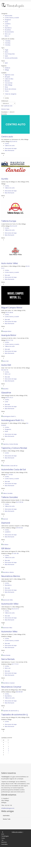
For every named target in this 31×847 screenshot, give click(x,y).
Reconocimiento (9, 32)
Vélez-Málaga (8, 85)
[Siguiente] (8, 753)
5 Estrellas (7, 45)
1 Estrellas (7, 41)
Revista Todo (6, 819)
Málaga (7, 70)
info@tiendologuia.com (7, 808)
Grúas (6, 21)
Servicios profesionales (11, 58)
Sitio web (7, 275)
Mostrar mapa (5, 109)
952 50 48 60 (9, 312)
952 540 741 (4, 370)
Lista (11, 106)
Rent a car (7, 34)
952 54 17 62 (9, 340)
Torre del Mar (8, 83)
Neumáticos (8, 28)
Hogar (6, 50)
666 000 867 (19, 692)
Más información (9, 150)
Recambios (8, 30)
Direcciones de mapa (11, 148)
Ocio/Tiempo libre (10, 54)
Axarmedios (6, 815)
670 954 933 (19, 528)
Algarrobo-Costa (9, 75)
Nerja (6, 87)
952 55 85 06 (19, 502)
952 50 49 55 (13, 141)
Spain (6, 63)
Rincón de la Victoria (10, 89)
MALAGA (7, 81)
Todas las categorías (10, 94)
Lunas (6, 26)
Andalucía (7, 68)
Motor (6, 52)
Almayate (7, 77)
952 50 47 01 (15, 609)
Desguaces (8, 19)
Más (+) (7, 36)
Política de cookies (17, 832)
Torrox (7, 91)
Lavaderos (8, 24)
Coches (7, 143)
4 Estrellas (7, 43)
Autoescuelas (8, 15)
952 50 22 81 (13, 226)
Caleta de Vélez (9, 79)
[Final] (8, 755)
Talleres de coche (10, 145)
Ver (2, 106)
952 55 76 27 (9, 397)
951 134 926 (9, 474)
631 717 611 (15, 664)
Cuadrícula (6, 106)
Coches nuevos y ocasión (12, 17)
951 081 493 (15, 553)
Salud (6, 56)
